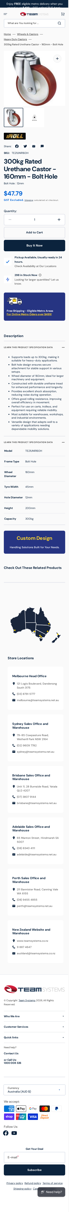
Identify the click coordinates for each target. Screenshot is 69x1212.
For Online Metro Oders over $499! (29, 314)
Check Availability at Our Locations (35, 265)
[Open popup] (40, 275)
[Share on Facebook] (16, 145)
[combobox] (33, 23)
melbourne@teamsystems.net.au (38, 703)
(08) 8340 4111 (26, 851)
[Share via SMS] (42, 145)
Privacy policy (13, 1185)
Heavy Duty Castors (15, 39)
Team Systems (27, 1003)
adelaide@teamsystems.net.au (36, 857)
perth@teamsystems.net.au (34, 909)
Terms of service (51, 1185)
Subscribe (33, 1173)
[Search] (57, 23)
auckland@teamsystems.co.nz (36, 956)
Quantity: (10, 211)
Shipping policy (21, 1191)
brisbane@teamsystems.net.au (37, 806)
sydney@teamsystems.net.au (35, 754)
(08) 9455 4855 (27, 902)
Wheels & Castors (27, 34)
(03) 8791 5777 (26, 697)
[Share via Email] (33, 145)
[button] (5, 14)
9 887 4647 (24, 950)
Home (7, 34)
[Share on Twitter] (25, 145)
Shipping (29, 200)
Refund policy (31, 1185)
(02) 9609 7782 (27, 748)
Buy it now (33, 245)
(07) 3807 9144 (26, 800)
